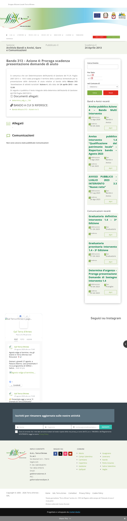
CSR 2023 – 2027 (45, 35)
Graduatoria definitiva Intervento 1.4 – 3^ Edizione (103, 220)
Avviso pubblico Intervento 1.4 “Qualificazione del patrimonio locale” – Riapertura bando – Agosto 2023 (103, 145)
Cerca (95, 93)
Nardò (105, 460)
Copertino (83, 463)
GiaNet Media (74, 512)
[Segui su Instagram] (65, 454)
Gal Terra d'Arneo (23, 331)
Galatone (82, 466)
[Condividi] (26, 315)
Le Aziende (68, 35)
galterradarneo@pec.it (39, 479)
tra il (89, 75)
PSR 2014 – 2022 (33, 35)
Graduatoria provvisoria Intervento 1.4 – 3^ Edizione (103, 247)
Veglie (104, 469)
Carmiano (83, 460)
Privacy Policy (43, 434)
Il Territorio (20, 35)
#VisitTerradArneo (114, 36)
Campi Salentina (85, 456)
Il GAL (11, 35)
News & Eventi (100, 36)
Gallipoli (82, 469)
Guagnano (106, 453)
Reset (111, 93)
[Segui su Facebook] (55, 454)
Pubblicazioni (79, 35)
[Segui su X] (60, 454)
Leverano (106, 456)
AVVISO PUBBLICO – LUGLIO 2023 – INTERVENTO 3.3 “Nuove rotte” (103, 182)
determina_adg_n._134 (21, 100)
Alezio (81, 453)
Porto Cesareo (108, 463)
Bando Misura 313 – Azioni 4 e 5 (25, 109)
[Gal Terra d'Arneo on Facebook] (24, 324)
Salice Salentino (108, 466)
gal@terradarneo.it (38, 474)
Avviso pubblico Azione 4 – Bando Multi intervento (103, 110)
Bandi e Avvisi (57, 35)
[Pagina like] (20, 315)
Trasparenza (9, 38)
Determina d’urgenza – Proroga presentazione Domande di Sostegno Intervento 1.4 (103, 275)
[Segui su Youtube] (70, 454)
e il (89, 78)
